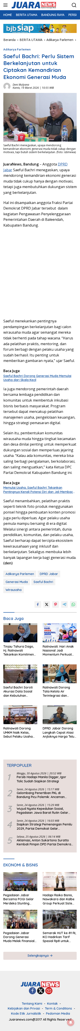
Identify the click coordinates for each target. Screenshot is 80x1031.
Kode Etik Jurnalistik (26, 1014)
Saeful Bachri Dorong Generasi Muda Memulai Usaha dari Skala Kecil (37, 378)
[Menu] (6, 5)
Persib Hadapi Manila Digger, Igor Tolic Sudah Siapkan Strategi (41, 779)
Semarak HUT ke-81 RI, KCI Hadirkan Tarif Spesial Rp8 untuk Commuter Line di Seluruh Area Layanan (59, 937)
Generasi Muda (17, 582)
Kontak (52, 1004)
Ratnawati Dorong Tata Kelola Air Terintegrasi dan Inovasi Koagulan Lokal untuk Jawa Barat (56, 691)
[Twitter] (40, 991)
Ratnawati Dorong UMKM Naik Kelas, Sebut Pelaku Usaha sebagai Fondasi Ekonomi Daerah (18, 732)
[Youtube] (48, 991)
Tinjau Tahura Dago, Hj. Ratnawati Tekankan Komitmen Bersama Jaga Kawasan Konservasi (19, 650)
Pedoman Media (58, 1014)
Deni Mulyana (21, 85)
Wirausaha (14, 590)
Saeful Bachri (43, 582)
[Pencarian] (74, 5)
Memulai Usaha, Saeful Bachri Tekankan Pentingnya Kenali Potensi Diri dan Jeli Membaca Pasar (39, 490)
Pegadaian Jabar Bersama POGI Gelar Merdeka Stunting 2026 (18, 899)
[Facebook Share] (37, 604)
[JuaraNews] (33, 5)
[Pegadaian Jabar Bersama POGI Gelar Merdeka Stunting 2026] (20, 881)
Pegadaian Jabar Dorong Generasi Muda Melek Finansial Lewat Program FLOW (19, 937)
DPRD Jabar (49, 574)
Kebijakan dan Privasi (24, 1008)
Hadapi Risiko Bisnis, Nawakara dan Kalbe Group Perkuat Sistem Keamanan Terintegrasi (59, 899)
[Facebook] (32, 991)
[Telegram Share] (64, 604)
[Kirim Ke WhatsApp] (73, 604)
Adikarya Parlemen (17, 49)
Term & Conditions (58, 1008)
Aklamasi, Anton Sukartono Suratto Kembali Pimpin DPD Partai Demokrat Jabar (44, 842)
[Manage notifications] (70, 1022)
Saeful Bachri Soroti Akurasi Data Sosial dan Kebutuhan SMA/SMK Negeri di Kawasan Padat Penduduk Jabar (18, 691)
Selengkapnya (39, 956)
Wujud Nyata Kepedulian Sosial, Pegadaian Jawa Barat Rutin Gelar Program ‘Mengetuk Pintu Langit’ (42, 811)
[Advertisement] (40, 272)
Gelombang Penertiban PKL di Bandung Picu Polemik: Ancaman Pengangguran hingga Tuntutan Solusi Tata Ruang (45, 795)
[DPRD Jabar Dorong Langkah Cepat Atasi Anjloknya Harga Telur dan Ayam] (60, 714)
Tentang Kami (32, 1004)
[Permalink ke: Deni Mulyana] (6, 86)
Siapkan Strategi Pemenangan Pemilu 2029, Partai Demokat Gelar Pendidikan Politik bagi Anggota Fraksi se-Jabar (44, 826)
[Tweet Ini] (46, 604)
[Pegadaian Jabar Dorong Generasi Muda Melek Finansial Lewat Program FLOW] (20, 919)
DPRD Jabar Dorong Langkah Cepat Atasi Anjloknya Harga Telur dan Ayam (59, 732)
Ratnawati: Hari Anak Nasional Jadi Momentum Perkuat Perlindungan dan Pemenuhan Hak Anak (59, 650)
